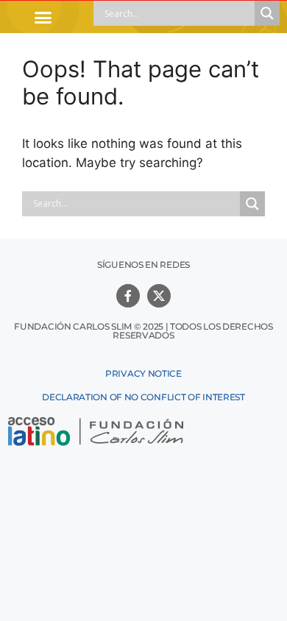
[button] (43, 17)
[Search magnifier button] (267, 13)
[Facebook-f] (128, 296)
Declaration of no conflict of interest (143, 396)
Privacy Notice (143, 373)
